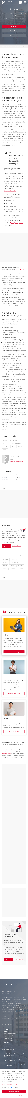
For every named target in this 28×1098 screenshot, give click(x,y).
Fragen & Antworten (9, 1036)
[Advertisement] (14, 824)
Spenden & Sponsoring (10, 1040)
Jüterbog (12, 565)
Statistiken (15, 1087)
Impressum (6, 1029)
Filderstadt (15, 559)
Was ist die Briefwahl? (9, 1038)
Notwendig (6, 1087)
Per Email (14, 31)
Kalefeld (13, 569)
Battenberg (6, 446)
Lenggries (20, 569)
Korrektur (6, 1042)
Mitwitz (5, 565)
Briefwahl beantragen (14, 652)
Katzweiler (5, 562)
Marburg (5, 440)
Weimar (4, 449)
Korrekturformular (10, 191)
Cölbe (13, 446)
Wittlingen (5, 559)
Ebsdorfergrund (16, 443)
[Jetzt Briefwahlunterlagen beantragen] (20, 2)
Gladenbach (13, 440)
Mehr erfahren (16, 546)
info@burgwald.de (17, 223)
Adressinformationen (14, 731)
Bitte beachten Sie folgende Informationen (14, 18)
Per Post (15, 35)
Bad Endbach (6, 443)
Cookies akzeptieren (14, 1091)
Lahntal (20, 446)
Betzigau (5, 569)
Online (14, 26)
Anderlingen (15, 562)
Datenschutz (7, 1031)
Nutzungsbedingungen (10, 1033)
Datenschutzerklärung (7, 1084)
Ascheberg (20, 565)
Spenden (6, 546)
